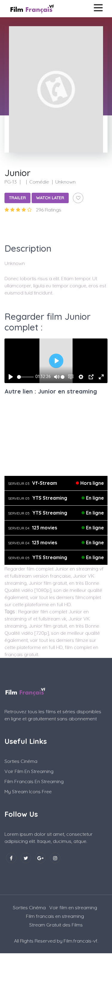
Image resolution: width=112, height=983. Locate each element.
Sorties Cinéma (20, 761)
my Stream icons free (28, 791)
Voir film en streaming (28, 771)
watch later (50, 197)
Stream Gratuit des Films (56, 925)
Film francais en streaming (34, 781)
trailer (17, 197)
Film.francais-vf (80, 941)
